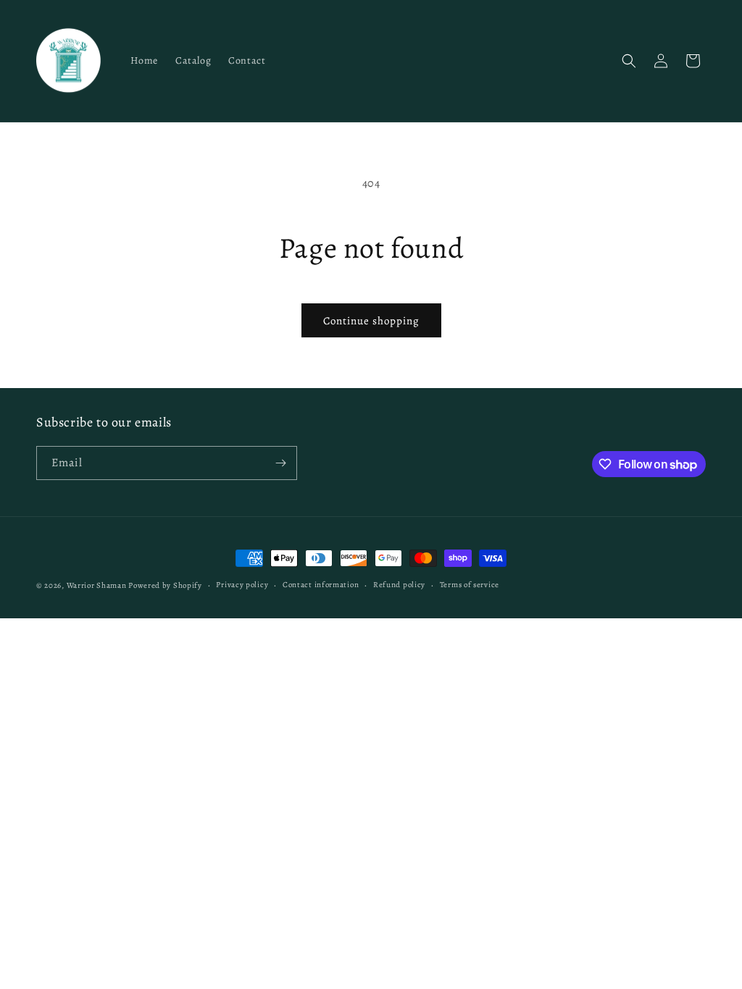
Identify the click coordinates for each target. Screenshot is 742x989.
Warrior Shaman (97, 585)
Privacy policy (242, 584)
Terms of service (469, 584)
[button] (629, 61)
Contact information (321, 584)
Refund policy (399, 584)
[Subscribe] (280, 463)
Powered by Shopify (165, 585)
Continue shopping (371, 320)
